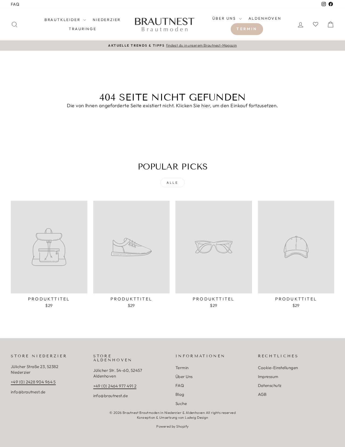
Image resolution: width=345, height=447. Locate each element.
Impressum (268, 376)
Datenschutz (270, 385)
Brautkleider (63, 19)
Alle (172, 183)
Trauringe (82, 28)
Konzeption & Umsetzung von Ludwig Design (172, 417)
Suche (181, 403)
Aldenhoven (265, 18)
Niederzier (107, 19)
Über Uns (184, 376)
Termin (246, 28)
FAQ (15, 4)
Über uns (224, 18)
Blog (179, 394)
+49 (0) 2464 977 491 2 (115, 386)
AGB (262, 394)
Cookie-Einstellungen (278, 367)
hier (205, 105)
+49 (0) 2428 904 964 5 (33, 381)
